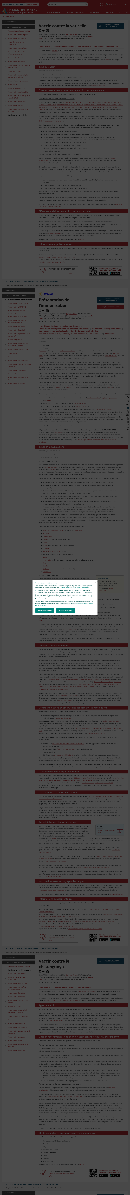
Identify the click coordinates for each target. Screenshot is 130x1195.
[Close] (95, 582)
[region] (65, 597)
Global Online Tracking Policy (81, 587)
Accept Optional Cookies (45, 610)
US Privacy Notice (64, 587)
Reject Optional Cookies (65, 610)
